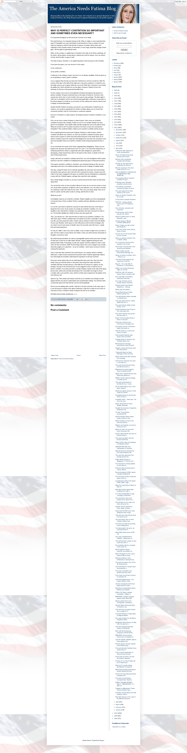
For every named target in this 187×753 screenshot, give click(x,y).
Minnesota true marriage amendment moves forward (124, 344)
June (117, 145)
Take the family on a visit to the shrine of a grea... (124, 331)
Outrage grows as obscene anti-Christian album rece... (125, 340)
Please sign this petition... (123, 289)
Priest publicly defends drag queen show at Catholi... (123, 335)
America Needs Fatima (121, 31)
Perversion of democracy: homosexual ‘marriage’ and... (125, 323)
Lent (115, 70)
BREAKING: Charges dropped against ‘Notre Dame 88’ (124, 597)
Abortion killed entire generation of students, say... (125, 606)
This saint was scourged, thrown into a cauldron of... (125, 610)
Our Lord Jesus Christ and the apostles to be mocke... (124, 243)
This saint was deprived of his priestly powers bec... (124, 456)
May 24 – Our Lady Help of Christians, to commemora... (124, 264)
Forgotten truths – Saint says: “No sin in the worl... (125, 400)
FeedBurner (128, 53)
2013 (116, 122)
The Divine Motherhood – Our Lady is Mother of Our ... (124, 580)
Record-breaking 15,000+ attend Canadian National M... (125, 473)
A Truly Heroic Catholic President (125, 199)
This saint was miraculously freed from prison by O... (125, 516)
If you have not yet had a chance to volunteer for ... (125, 576)
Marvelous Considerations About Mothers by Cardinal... (125, 588)
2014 (116, 119)
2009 (116, 716)
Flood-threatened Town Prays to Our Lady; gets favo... (125, 310)
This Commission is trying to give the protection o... (125, 567)
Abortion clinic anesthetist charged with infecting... (123, 160)
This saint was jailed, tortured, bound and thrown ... (124, 438)
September (119, 137)
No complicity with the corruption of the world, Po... (125, 546)
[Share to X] (84, 299)
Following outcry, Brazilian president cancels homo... (124, 183)
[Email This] (80, 299)
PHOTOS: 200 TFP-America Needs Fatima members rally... (125, 273)
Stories (116, 82)
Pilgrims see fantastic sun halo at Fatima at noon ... (125, 426)
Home (79, 355)
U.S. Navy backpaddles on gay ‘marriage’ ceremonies (124, 494)
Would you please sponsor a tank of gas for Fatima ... (125, 391)
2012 (116, 125)
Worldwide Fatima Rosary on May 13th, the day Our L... (125, 623)
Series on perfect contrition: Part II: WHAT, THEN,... (125, 238)
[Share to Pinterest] (88, 299)
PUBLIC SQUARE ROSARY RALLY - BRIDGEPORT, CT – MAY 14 (125, 684)
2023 (116, 95)
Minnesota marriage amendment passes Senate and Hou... (125, 670)
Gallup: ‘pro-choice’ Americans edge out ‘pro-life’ (124, 269)
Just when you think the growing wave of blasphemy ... (125, 524)
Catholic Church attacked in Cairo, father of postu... (123, 507)
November (119, 132)
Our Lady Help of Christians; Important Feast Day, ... (124, 277)
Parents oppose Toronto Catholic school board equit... (125, 644)
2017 (116, 111)
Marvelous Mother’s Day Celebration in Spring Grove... (125, 558)
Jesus (115, 68)
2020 (116, 103)
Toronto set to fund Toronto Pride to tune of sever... (125, 234)
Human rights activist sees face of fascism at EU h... (125, 434)
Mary (115, 72)
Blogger (101, 740)
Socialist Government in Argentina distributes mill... (125, 408)
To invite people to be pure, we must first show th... (124, 528)
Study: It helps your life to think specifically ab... (124, 226)
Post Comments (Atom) (66, 358)
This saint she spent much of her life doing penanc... (125, 563)
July (117, 143)
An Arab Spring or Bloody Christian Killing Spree (123, 221)
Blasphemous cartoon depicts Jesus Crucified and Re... (124, 370)
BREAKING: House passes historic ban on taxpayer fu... (124, 636)
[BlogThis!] (82, 299)
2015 (116, 117)
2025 (116, 93)
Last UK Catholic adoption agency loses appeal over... (125, 640)
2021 (116, 101)
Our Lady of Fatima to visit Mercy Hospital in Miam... (125, 619)
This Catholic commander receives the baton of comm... (125, 187)
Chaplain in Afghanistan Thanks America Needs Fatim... (125, 689)
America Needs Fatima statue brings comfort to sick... (124, 417)
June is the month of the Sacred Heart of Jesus (125, 230)
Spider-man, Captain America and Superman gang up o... (125, 374)
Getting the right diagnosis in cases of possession (124, 151)
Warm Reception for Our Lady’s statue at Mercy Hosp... (125, 554)
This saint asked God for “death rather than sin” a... (125, 301)
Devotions (117, 63)
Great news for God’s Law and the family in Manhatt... (124, 657)
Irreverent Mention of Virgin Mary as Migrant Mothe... (125, 614)
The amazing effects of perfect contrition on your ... (124, 178)
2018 (116, 109)
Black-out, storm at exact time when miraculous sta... (124, 430)
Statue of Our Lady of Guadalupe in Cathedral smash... (125, 443)
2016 (116, 114)
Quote (116, 77)
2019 (116, 106)
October (118, 135)
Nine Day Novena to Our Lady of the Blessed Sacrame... (125, 697)
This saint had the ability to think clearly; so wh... (125, 306)
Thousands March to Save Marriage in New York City (124, 353)
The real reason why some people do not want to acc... (124, 498)
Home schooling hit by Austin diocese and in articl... (124, 155)
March (118, 704)
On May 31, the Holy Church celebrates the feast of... (124, 164)
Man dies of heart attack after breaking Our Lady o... (124, 490)
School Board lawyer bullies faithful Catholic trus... (123, 293)
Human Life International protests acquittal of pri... (125, 674)
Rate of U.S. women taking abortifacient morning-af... (124, 666)
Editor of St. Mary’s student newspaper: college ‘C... (123, 593)
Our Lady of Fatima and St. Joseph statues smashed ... (124, 281)
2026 (116, 90)
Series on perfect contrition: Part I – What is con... (125, 256)
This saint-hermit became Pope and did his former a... (125, 366)
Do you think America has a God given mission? (125, 387)
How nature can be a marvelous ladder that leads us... (125, 327)
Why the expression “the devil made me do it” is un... (124, 168)
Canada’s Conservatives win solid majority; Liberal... (125, 693)
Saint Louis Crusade (120, 33)
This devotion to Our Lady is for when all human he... (125, 503)
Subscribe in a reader (119, 727)
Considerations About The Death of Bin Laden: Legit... (125, 481)
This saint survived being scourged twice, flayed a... (124, 679)
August (118, 140)
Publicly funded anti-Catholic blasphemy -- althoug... (124, 286)
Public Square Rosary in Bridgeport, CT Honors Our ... (125, 460)
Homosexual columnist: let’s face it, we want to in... (125, 361)
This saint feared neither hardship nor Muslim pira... (125, 297)
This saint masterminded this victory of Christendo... (124, 627)
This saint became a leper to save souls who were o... (125, 541)
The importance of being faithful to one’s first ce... (125, 464)
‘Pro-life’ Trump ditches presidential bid (122, 413)
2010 (116, 713)
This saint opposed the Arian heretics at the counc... (124, 191)
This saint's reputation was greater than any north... (123, 571)
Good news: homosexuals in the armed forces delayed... (125, 247)
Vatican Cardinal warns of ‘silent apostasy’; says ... (125, 217)
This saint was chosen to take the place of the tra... (125, 477)
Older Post (102, 355)
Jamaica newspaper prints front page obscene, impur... (125, 584)
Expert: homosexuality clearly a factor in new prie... (125, 318)
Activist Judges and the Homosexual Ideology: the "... (125, 251)
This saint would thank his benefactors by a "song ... (124, 383)
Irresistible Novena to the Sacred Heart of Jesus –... (125, 396)
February (119, 707)
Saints (116, 79)
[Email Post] (77, 299)
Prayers (116, 75)
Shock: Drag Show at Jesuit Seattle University (123, 404)
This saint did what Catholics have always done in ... (125, 648)
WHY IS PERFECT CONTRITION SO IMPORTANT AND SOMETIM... (125, 173)
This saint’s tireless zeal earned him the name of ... (125, 314)
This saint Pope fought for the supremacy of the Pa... (124, 260)
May (117, 148)
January (118, 710)
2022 (116, 98)
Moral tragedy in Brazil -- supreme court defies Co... (124, 550)
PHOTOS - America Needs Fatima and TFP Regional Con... (124, 203)
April (117, 702)
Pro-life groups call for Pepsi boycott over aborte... (124, 213)
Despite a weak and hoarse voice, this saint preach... (125, 348)
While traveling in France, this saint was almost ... (124, 421)
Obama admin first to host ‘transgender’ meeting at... (124, 601)
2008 (116, 718)
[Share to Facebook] (86, 299)
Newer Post (54, 355)
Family (116, 65)
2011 (115, 127)
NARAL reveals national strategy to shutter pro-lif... (125, 378)
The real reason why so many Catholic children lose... (124, 520)
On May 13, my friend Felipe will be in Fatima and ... (125, 661)
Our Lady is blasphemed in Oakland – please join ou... (124, 537)
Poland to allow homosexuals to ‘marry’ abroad (125, 468)
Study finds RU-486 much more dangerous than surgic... (125, 511)
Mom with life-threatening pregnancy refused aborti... (124, 631)
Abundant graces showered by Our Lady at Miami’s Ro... (124, 451)
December (119, 130)
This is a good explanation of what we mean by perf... (124, 653)
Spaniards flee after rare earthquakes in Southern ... (124, 447)
